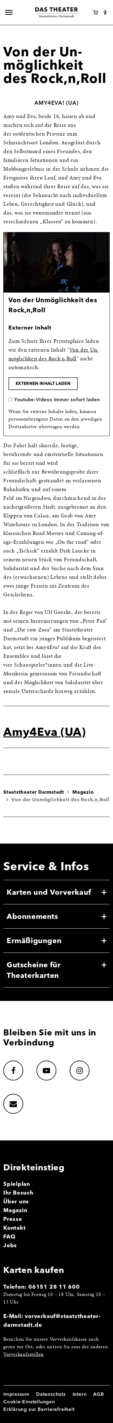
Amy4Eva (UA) (44, 732)
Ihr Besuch (18, 1192)
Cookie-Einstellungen (29, 1402)
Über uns (16, 1201)
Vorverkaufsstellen (23, 1355)
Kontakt (14, 1227)
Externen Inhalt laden (43, 383)
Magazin (83, 792)
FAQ (9, 1236)
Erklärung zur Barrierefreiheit (39, 1409)
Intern (80, 1394)
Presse (12, 1218)
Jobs (10, 1245)
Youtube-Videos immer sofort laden (57, 399)
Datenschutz (51, 1394)
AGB (98, 1394)
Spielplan (16, 1183)
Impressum (16, 1394)
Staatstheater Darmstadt (33, 792)
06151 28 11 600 (54, 1286)
